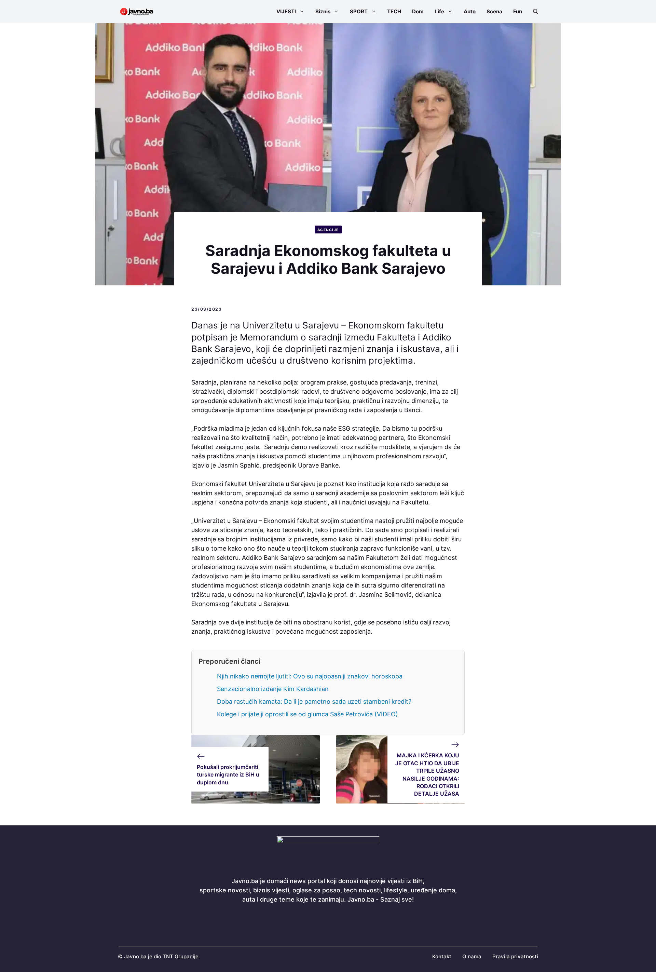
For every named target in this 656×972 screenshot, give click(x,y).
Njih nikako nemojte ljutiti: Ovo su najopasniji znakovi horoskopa (309, 676)
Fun (517, 11)
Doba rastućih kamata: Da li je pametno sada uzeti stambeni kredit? (314, 701)
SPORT (359, 11)
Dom (418, 11)
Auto (470, 11)
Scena (494, 11)
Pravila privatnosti (515, 956)
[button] (533, 11)
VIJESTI (286, 11)
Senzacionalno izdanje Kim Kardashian (273, 688)
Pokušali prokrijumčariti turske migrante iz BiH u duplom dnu (228, 775)
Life (439, 11)
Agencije (328, 230)
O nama (471, 956)
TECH (394, 11)
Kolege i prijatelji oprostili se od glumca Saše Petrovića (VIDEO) (307, 714)
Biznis (322, 11)
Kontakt (441, 956)
